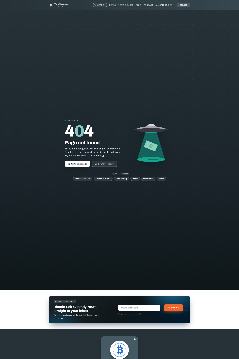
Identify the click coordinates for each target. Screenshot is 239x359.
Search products (106, 164)
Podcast (148, 5)
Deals (112, 5)
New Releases (125, 5)
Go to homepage (79, 164)
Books (161, 179)
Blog (138, 5)
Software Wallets (103, 179)
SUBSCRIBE (174, 308)
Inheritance (148, 179)
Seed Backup (121, 179)
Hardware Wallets (82, 179)
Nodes (135, 179)
